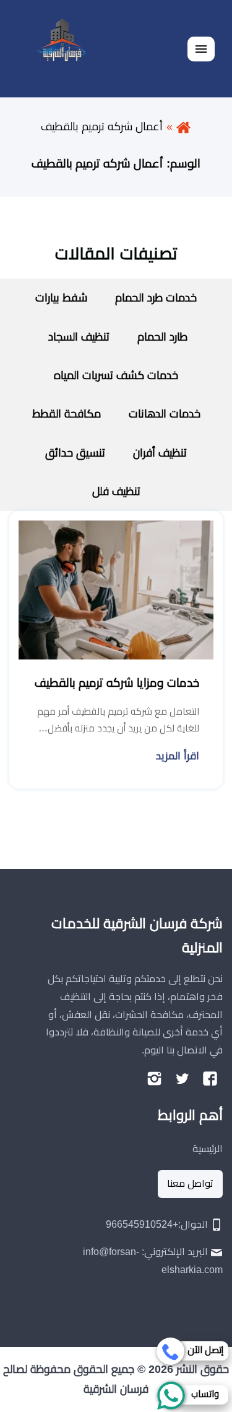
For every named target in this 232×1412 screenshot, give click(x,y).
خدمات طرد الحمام (156, 298)
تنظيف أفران (160, 453)
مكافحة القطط (66, 414)
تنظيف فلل (116, 491)
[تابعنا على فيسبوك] (210, 1079)
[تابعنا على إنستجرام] (154, 1079)
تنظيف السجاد (77, 337)
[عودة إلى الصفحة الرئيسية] (183, 126)
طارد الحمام (162, 337)
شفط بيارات (61, 298)
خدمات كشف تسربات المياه (116, 375)
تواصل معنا (190, 1183)
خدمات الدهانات (164, 414)
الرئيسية (207, 1148)
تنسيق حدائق (75, 453)
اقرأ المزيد (177, 756)
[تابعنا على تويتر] (182, 1079)
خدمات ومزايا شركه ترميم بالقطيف (117, 682)
